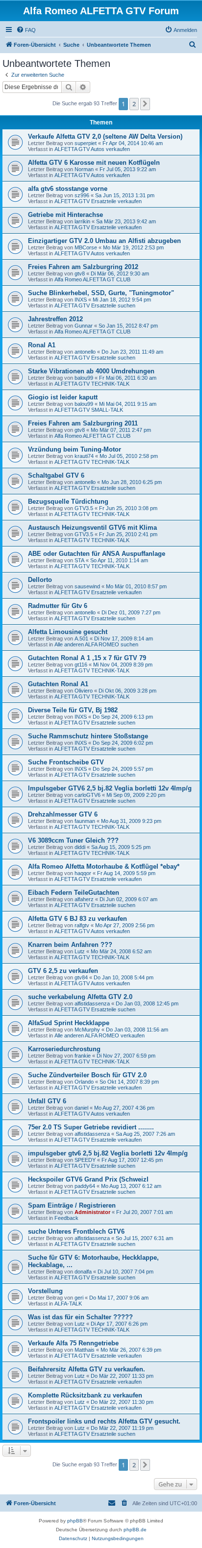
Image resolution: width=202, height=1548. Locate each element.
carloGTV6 (88, 795)
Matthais (85, 1350)
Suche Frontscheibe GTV (66, 762)
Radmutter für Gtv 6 (57, 605)
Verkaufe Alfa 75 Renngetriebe (73, 1343)
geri (79, 1298)
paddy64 (85, 1186)
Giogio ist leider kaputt (63, 397)
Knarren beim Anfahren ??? (70, 944)
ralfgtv (82, 925)
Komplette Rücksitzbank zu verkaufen (85, 1395)
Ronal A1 (41, 345)
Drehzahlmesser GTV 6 (63, 814)
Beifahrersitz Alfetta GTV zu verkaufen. (86, 1369)
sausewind (87, 586)
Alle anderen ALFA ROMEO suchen (96, 644)
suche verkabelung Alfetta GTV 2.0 (80, 997)
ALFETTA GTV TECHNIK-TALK (91, 384)
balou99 (84, 378)
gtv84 (81, 977)
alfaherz (84, 899)
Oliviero (84, 691)
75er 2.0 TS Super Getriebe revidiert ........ (91, 1127)
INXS (81, 300)
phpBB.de (135, 1529)
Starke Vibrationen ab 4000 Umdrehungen (91, 371)
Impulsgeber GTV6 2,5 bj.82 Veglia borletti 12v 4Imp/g (110, 788)
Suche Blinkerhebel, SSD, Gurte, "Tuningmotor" (101, 293)
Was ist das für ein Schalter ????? (80, 1317)
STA (79, 560)
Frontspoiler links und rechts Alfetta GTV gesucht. (104, 1421)
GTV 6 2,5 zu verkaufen (63, 970)
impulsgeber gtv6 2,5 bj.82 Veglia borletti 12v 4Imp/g (108, 1153)
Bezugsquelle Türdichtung (68, 501)
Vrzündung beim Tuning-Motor (74, 449)
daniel (81, 1108)
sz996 (82, 195)
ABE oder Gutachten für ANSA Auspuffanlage (96, 553)
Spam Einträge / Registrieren (72, 1205)
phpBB (75, 1520)
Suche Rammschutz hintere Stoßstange (88, 736)
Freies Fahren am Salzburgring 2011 (83, 423)
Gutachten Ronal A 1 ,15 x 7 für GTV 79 (87, 658)
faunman (85, 821)
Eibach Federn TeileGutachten (73, 892)
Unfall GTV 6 (47, 1101)
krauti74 (84, 456)
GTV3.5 (84, 508)
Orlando (84, 1082)
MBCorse (86, 247)
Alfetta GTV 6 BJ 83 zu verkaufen (77, 918)
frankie (83, 1056)
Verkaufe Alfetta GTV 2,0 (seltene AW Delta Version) (105, 136)
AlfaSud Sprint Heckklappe (68, 1023)
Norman (84, 169)
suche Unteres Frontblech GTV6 (76, 1231)
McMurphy (87, 1029)
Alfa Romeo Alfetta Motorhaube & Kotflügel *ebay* (103, 866)
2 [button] (134, 103)
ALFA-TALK (68, 1303)
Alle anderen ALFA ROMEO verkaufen (99, 1035)
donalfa (83, 1272)
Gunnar (84, 326)
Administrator (92, 1212)
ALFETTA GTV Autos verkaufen (92, 149)
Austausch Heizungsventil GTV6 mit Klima (92, 527)
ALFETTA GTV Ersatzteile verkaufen (98, 201)
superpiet (86, 143)
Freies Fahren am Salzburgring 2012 (83, 267)
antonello (85, 352)
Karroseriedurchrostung (64, 1049)
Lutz (80, 951)
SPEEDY (85, 1160)
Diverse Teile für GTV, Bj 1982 (73, 710)
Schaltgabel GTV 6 (56, 475)
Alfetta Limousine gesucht (67, 632)
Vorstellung (45, 1291)
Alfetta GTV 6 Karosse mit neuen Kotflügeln (94, 162)
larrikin (82, 221)
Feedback (66, 1218)
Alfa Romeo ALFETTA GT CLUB (92, 279)
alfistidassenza (92, 1003)
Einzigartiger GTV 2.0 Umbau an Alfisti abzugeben (104, 240)
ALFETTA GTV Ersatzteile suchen (94, 305)
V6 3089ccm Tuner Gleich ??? (73, 840)
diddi (80, 847)
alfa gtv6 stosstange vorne (67, 188)
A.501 (81, 638)
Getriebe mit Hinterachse (65, 214)
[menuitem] (26, 30)
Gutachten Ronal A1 (58, 684)
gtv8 (80, 273)
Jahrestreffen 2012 (55, 319)
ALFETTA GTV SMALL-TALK (88, 410)
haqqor (83, 873)
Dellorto (40, 579)
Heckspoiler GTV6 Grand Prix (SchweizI (88, 1179)
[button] (145, 104)
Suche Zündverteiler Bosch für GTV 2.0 (87, 1075)
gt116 (81, 665)
